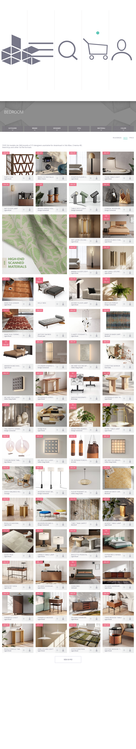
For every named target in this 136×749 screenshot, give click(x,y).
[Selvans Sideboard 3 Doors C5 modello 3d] (84, 604)
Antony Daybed (44, 334)
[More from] (46, 305)
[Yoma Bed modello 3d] (84, 572)
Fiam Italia (108, 368)
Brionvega (74, 399)
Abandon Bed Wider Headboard (12, 366)
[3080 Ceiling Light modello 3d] (51, 635)
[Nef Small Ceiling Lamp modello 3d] (118, 257)
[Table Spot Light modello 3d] (84, 194)
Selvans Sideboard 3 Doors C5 (79, 618)
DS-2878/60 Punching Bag (79, 460)
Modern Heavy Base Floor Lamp (46, 492)
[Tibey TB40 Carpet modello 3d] (84, 509)
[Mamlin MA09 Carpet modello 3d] (118, 320)
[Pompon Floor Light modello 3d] (84, 163)
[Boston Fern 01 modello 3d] (118, 289)
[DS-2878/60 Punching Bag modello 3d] (84, 446)
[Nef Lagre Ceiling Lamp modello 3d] (84, 226)
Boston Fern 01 (111, 303)
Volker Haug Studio (77, 368)
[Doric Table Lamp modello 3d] (118, 415)
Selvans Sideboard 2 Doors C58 (46, 586)
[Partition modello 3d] (17, 163)
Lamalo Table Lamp (46, 555)
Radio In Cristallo (46, 177)
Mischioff (107, 336)
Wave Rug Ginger (11, 303)
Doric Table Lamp (112, 429)
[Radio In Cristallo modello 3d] (51, 163)
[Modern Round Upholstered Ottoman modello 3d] (51, 509)
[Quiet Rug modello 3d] (17, 541)
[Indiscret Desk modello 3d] (17, 572)
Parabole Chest (11, 618)
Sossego (7, 493)
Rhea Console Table (12, 649)
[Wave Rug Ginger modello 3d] (17, 289)
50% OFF (39, 184)
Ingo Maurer (8, 462)
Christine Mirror (112, 366)
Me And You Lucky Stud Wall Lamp (12, 397)
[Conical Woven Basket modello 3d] (118, 194)
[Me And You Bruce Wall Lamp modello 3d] (118, 446)
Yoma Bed (75, 586)
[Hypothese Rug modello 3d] (84, 635)
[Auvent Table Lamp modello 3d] (118, 509)
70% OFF (106, 219)
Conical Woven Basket (113, 208)
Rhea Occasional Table (12, 523)
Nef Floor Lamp (11, 208)
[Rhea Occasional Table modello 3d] (17, 509)
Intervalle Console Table (46, 397)
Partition (8, 177)
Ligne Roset (7, 179)
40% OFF (5, 153)
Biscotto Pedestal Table (79, 555)
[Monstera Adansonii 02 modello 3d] (84, 415)
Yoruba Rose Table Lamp (12, 460)
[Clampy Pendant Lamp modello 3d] (84, 320)
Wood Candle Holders (46, 208)
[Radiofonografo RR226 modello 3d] (84, 383)
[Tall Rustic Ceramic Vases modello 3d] (17, 415)
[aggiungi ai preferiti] (24, 178)
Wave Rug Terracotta (12, 334)
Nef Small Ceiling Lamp (113, 271)
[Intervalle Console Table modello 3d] (51, 383)
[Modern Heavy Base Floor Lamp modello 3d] (51, 478)
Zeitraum (74, 588)
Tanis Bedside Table (113, 618)
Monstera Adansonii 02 (79, 429)
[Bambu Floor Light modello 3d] (84, 257)
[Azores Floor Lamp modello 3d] (84, 289)
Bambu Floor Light (79, 271)
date (125, 138)
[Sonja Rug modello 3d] (51, 415)
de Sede (73, 462)
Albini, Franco (42, 179)
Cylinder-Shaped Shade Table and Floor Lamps (46, 366)
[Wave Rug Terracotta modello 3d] (17, 320)
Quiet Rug (8, 555)
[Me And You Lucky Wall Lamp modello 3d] (51, 446)
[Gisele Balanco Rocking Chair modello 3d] (17, 478)
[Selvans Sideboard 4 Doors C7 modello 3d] (118, 572)
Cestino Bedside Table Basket (113, 649)
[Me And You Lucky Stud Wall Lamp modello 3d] (17, 383)
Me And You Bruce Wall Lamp (113, 460)
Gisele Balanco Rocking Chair (12, 492)
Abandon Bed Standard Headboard (113, 240)
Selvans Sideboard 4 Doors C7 (113, 586)
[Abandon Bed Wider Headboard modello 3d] (17, 352)
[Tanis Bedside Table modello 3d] (118, 604)
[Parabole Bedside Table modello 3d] (51, 604)
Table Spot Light (78, 208)
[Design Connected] (21, 50)
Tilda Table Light (112, 177)
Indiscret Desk (10, 586)
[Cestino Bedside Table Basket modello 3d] (118, 635)
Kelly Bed (42, 303)
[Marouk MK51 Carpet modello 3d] (118, 478)
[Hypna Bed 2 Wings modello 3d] (118, 541)
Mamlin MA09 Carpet (113, 334)
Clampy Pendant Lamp (79, 334)
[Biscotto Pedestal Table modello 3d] (84, 541)
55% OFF (39, 153)
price (131, 138)
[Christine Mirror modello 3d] (118, 352)
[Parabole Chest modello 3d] (17, 604)
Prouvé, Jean (41, 336)
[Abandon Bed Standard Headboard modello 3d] (118, 226)
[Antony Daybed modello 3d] (51, 320)
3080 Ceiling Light (45, 649)
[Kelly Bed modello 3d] (51, 289)
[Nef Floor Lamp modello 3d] (17, 194)
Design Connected (43, 210)
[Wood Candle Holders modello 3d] (51, 194)
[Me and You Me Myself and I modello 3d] (84, 352)
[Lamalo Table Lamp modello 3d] (51, 541)
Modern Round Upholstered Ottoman (46, 523)
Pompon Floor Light (79, 177)
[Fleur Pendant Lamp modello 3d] (84, 478)
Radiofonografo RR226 (79, 397)
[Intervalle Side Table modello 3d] (118, 383)
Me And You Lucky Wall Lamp (46, 460)
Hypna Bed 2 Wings (113, 555)
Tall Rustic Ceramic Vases (12, 429)
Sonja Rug (42, 429)
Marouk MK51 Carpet (113, 492)
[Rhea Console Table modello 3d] (17, 635)
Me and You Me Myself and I (79, 366)
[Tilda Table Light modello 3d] (118, 163)
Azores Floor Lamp (79, 303)
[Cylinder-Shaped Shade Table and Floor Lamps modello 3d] (51, 352)
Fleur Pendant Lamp (79, 492)
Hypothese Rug (78, 649)
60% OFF (72, 376)
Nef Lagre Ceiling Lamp (79, 240)
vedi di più (68, 659)
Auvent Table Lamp (113, 523)
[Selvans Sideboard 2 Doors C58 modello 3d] (51, 572)
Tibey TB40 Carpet (79, 523)
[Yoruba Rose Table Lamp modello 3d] (17, 446)
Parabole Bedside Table (46, 618)
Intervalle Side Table (113, 397)
